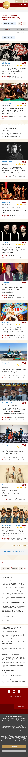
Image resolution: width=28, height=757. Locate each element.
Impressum (9, 696)
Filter (5, 29)
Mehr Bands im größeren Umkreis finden (14, 552)
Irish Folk (14, 568)
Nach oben (21, 706)
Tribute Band (5, 568)
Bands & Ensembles (18, 11)
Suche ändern (20, 29)
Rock (21, 568)
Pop (20, 23)
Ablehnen (14, 751)
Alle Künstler (3, 11)
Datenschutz (18, 696)
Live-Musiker (10, 11)
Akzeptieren (14, 746)
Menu (21, 5)
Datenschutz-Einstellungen (14, 754)
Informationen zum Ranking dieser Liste (19, 545)
